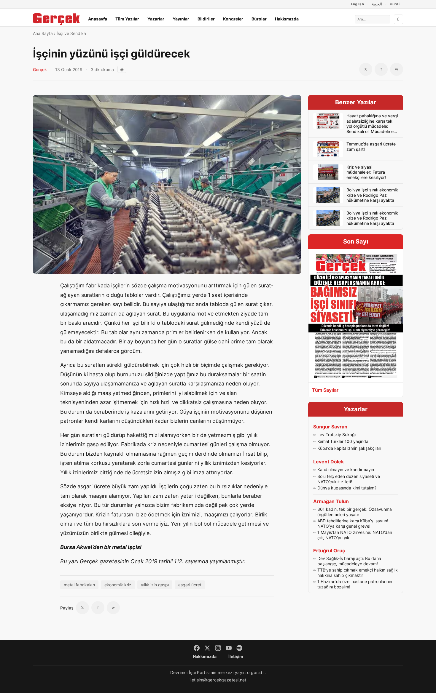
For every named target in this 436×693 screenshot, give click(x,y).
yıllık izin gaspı (155, 584)
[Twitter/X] (207, 648)
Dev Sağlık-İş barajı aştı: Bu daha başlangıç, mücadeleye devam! (349, 561)
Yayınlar (181, 18)
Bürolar (259, 18)
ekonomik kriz (117, 584)
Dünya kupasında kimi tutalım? (346, 487)
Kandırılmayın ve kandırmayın (345, 469)
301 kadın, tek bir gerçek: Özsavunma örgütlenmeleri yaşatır (354, 512)
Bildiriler (206, 18)
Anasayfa (97, 18)
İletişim (235, 656)
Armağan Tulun (331, 501)
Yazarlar (155, 18)
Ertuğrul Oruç (329, 550)
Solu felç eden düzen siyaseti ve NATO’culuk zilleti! (348, 479)
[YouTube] (229, 648)
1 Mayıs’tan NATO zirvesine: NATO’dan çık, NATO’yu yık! (354, 535)
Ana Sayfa (43, 33)
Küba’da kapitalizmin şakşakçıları (349, 448)
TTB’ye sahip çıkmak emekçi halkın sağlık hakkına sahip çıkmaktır (357, 572)
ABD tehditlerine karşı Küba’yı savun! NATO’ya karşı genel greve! (352, 523)
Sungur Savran (330, 427)
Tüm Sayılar (325, 390)
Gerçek (40, 69)
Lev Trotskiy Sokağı (336, 434)
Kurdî (395, 4)
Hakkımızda (287, 18)
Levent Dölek (328, 462)
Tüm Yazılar (127, 18)
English (357, 4)
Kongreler (233, 18)
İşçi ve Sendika (71, 33)
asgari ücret (189, 584)
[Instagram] (218, 648)
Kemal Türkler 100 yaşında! (343, 441)
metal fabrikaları (79, 584)
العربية (377, 4)
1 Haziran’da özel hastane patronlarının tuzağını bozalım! (354, 584)
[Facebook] (197, 648)
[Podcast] (239, 648)
